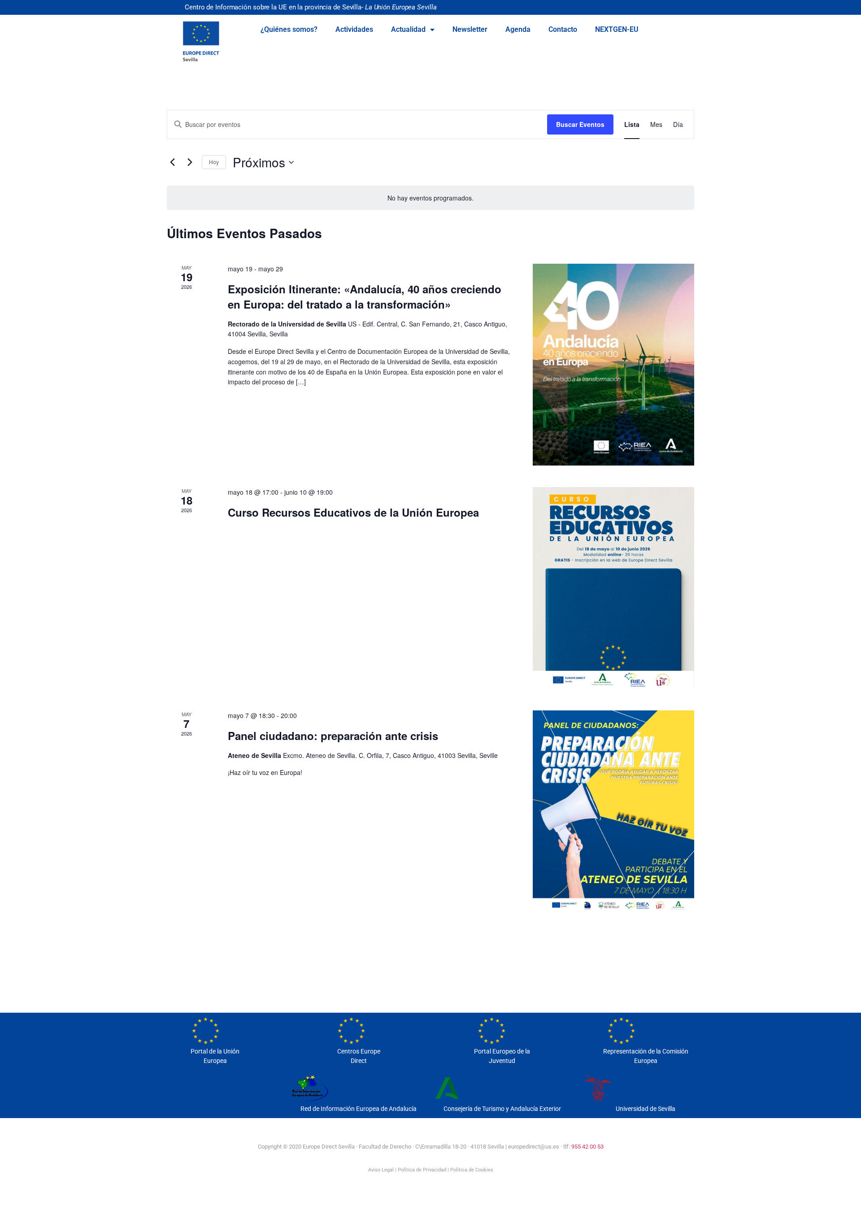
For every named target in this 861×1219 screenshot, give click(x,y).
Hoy (214, 161)
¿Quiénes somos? (289, 29)
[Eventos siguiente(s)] (189, 162)
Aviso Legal (381, 1170)
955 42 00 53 (587, 1146)
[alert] (430, 198)
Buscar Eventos (580, 124)
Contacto (562, 29)
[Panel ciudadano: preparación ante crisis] (613, 811)
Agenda (518, 29)
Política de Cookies (471, 1170)
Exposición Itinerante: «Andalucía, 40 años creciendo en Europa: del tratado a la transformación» (364, 296)
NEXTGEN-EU (617, 29)
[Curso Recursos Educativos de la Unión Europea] (613, 588)
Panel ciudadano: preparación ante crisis (333, 735)
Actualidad (408, 29)
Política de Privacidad (422, 1170)
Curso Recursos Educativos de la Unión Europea (353, 512)
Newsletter (469, 29)
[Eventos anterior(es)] (172, 162)
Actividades (354, 29)
